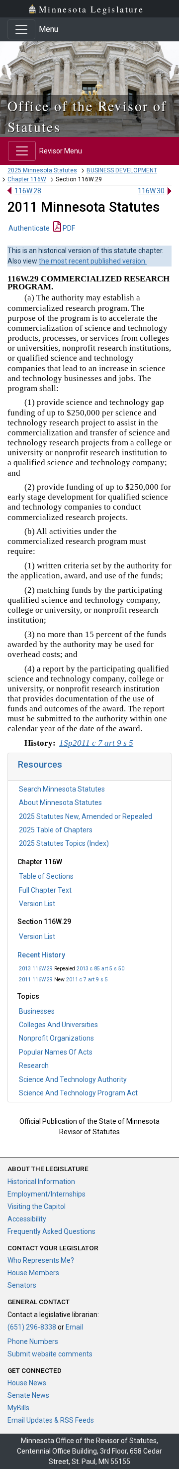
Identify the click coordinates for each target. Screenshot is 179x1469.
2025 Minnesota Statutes (42, 170)
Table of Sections (46, 876)
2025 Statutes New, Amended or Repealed (85, 816)
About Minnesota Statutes (60, 802)
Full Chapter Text (45, 890)
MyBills (18, 1408)
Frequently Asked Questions (51, 1231)
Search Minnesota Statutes (62, 789)
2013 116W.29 (36, 968)
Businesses (37, 1011)
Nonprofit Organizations (56, 1038)
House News (26, 1383)
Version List (37, 904)
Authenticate (29, 228)
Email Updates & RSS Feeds (50, 1420)
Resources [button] (40, 764)
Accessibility (26, 1219)
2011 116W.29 (36, 979)
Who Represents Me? (40, 1260)
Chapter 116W (26, 179)
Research (34, 1065)
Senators (21, 1285)
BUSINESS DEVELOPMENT (122, 170)
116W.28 (27, 191)
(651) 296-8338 (31, 1327)
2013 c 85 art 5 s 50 (100, 968)
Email (74, 1327)
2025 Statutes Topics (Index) (64, 843)
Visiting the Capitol (36, 1206)
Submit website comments (49, 1354)
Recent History (41, 955)
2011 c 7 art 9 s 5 (87, 979)
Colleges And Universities (58, 1025)
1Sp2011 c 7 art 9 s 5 (96, 743)
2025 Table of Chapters (55, 830)
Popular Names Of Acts (55, 1052)
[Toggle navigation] (21, 29)
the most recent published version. (93, 261)
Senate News (28, 1395)
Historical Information (41, 1182)
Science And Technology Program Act (78, 1093)
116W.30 (151, 191)
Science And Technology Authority (73, 1079)
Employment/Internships (46, 1194)
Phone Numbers (32, 1341)
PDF (68, 228)
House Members (33, 1273)
